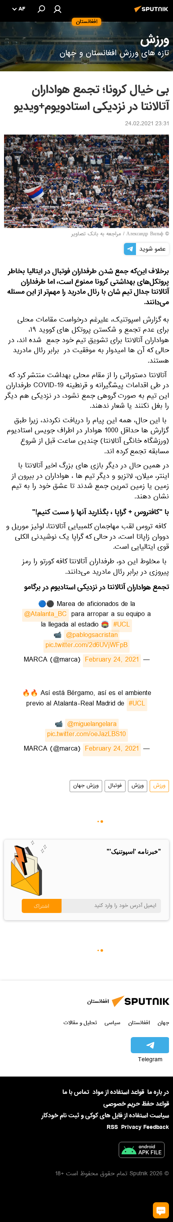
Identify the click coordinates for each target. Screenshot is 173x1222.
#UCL (121, 625)
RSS (112, 1127)
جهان (163, 1022)
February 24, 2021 (112, 660)
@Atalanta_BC (45, 615)
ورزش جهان (86, 786)
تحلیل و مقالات (80, 1022)
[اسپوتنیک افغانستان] (152, 13)
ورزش (159, 786)
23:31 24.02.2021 (147, 124)
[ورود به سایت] (57, 9)
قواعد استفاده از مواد (118, 1092)
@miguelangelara (92, 725)
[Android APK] (141, 1151)
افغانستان (139, 1022)
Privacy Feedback (145, 1127)
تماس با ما (75, 1092)
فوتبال (115, 786)
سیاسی (112, 1022)
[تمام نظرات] (161, 1210)
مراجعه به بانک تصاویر (96, 234)
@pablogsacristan (91, 636)
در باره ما (158, 1092)
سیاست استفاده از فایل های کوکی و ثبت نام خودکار (105, 1115)
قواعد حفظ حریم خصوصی (136, 1104)
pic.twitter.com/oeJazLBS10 (86, 735)
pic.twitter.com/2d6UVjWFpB (86, 646)
